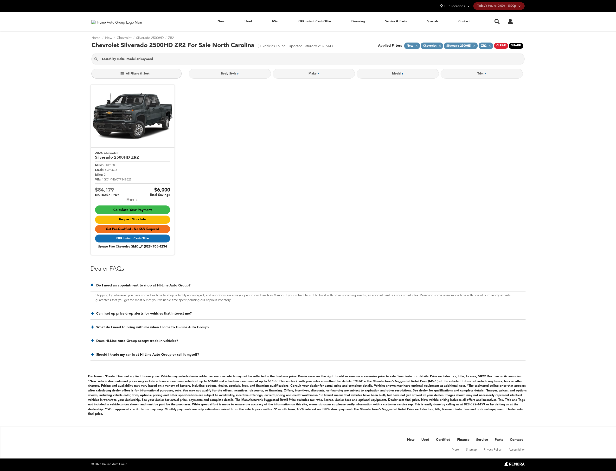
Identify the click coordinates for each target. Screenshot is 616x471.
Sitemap (471, 449)
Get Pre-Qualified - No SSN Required (132, 229)
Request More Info (132, 219)
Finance (463, 439)
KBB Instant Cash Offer (314, 21)
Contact (464, 21)
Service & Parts (396, 21)
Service (482, 439)
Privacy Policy (492, 449)
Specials (432, 21)
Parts (499, 439)
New (221, 21)
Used (248, 21)
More (130, 199)
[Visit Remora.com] (514, 465)
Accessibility (517, 449)
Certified (443, 439)
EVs (275, 21)
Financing (358, 21)
